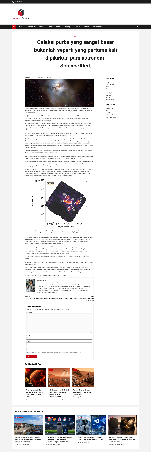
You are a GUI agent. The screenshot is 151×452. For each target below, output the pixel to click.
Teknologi (67, 27)
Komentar (29, 312)
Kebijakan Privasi (111, 117)
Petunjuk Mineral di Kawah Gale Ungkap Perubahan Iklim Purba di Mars (82, 392)
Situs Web (29, 347)
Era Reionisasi (57, 141)
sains (58, 27)
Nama (28, 335)
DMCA (108, 113)
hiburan (86, 27)
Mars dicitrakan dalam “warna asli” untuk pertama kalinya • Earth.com (76, 298)
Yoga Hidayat (37, 399)
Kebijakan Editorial (111, 115)
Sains (75, 36)
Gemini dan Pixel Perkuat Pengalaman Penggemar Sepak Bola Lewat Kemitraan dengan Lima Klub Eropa (59, 440)
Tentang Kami (110, 108)
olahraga (77, 27)
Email (28, 341)
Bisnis (79, 417)
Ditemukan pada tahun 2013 (33, 123)
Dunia (41, 27)
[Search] (137, 26)
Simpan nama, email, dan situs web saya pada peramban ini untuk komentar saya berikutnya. (55, 352)
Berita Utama (31, 27)
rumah (21, 27)
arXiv (69, 135)
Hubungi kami (97, 27)
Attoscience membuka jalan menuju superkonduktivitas (41, 297)
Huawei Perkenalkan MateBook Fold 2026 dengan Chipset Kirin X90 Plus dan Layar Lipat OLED (122, 440)
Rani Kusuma (30, 77)
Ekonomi (50, 27)
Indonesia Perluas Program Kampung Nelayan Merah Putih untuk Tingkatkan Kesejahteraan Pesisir (28, 440)
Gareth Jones (59, 133)
